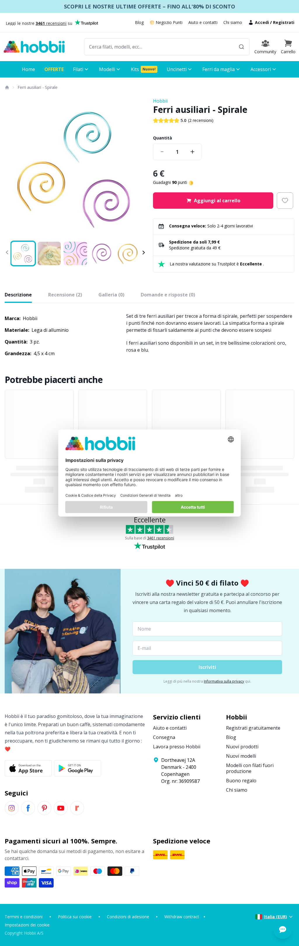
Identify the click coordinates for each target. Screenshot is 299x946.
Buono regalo (241, 780)
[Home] (7, 87)
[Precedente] (13, 168)
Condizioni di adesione (128, 916)
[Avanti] (138, 168)
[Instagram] (12, 808)
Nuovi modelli (241, 756)
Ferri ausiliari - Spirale (38, 87)
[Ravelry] (77, 808)
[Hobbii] (34, 47)
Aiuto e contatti (203, 22)
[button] (288, 47)
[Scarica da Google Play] (77, 768)
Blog (139, 22)
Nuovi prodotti (242, 746)
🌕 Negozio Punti (166, 22)
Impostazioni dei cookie (27, 925)
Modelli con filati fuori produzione (250, 768)
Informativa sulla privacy (224, 681)
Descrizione (18, 294)
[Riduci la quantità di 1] (162, 152)
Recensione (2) (65, 294)
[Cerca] (241, 47)
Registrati (283, 22)
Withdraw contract (181, 916)
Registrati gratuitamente (253, 728)
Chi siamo (232, 22)
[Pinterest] (44, 808)
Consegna (164, 737)
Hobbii (160, 101)
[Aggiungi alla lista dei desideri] (285, 200)
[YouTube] (61, 808)
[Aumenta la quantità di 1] (192, 152)
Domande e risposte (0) (168, 294)
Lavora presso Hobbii (176, 746)
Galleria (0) (111, 294)
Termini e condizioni (24, 916)
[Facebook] (28, 808)
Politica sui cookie (75, 916)
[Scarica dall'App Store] (28, 768)
